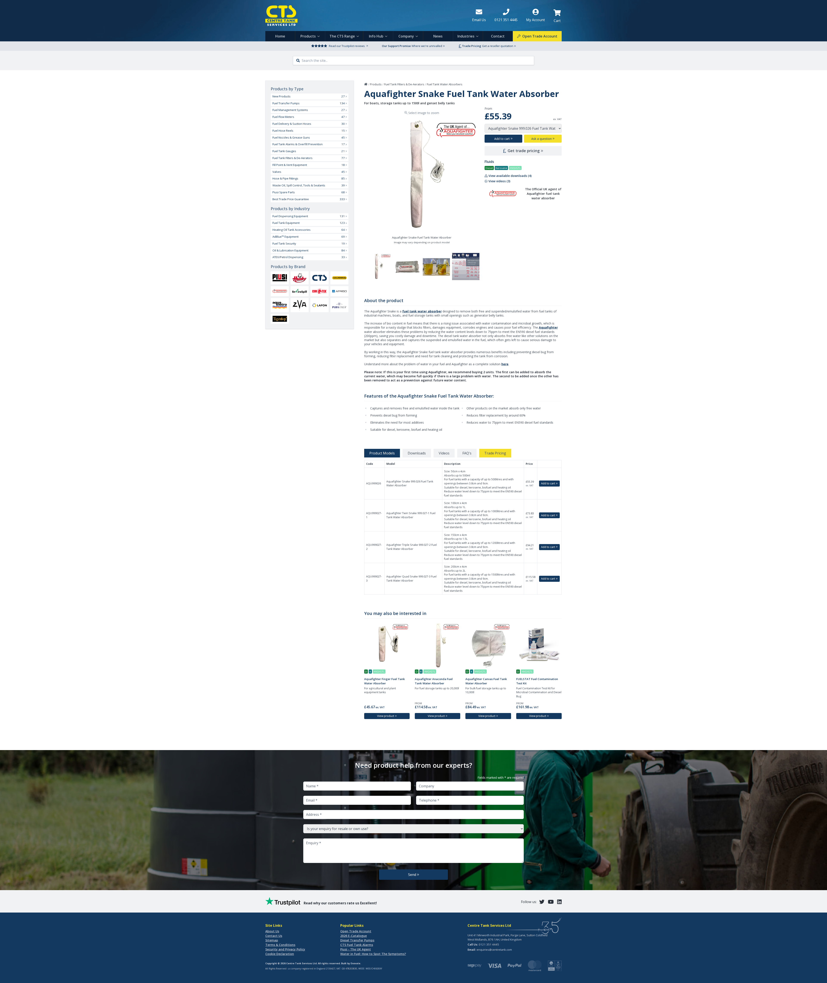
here (504, 364)
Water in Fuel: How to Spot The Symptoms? (373, 954)
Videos (444, 453)
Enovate (355, 963)
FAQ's (466, 453)
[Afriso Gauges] (339, 291)
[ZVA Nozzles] (299, 305)
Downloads (417, 453)
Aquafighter (548, 327)
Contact (498, 36)
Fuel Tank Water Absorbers (444, 84)
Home (280, 36)
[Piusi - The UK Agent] (279, 277)
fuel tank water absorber (422, 311)
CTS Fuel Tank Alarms (356, 945)
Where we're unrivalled (427, 46)
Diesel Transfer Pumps (357, 940)
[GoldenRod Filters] (339, 278)
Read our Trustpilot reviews (347, 46)
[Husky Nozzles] (299, 277)
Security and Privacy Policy (285, 949)
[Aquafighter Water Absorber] (279, 291)
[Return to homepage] (365, 15)
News (438, 36)
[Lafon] (319, 305)
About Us (272, 931)
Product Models (382, 453)
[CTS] (319, 278)
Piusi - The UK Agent (355, 949)
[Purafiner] (339, 305)
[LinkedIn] (559, 901)
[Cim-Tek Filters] (319, 291)
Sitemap (271, 940)
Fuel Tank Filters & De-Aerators (404, 84)
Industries (465, 36)
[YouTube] (551, 901)
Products (308, 36)
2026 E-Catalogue (353, 936)
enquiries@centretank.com (494, 950)
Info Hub (376, 36)
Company (406, 36)
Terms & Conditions (280, 945)
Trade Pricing (495, 453)
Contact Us (273, 936)
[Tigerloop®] (279, 319)
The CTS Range (342, 36)
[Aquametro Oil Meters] (279, 305)
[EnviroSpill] (299, 291)
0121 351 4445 (489, 944)
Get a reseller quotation (497, 46)
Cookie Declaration (279, 954)
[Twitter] (541, 901)
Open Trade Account (355, 931)
